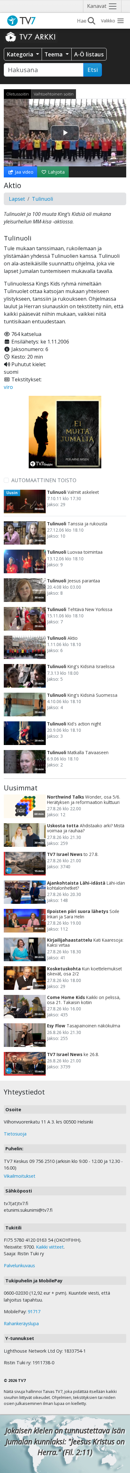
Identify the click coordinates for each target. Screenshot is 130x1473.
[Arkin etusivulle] (30, 36)
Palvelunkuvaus (19, 1265)
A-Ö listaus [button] (89, 54)
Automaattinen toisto (43, 480)
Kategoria (21, 54)
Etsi (92, 70)
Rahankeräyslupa (21, 1323)
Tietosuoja (15, 1134)
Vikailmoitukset (19, 1176)
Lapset (17, 198)
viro (8, 387)
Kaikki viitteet (50, 1247)
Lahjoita (56, 172)
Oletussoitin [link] (17, 94)
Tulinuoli (42, 198)
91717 (34, 1311)
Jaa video (23, 172)
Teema (54, 54)
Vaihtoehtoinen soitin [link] (54, 94)
